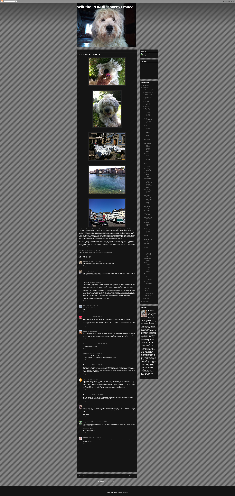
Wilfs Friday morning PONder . (147, 191)
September (148, 97)
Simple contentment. (148, 283)
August (147, 101)
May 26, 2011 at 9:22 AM (96, 271)
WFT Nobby (86, 271)
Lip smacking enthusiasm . (148, 218)
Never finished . (147, 236)
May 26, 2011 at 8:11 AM (95, 261)
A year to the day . (148, 240)
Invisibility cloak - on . (148, 169)
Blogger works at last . (147, 224)
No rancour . (148, 274)
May (146, 109)
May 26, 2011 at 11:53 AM (96, 282)
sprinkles (85, 437)
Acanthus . (147, 210)
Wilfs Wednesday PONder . (148, 165)
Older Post (132, 476)
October (147, 95)
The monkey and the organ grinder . (148, 202)
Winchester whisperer (89, 344)
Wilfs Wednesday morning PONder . (148, 120)
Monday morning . (147, 244)
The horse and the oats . (147, 159)
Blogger (126, 492)
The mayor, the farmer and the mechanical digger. (148, 184)
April (146, 288)
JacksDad (85, 261)
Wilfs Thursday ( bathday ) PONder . (148, 265)
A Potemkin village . (147, 207)
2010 (144, 299)
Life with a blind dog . (148, 196)
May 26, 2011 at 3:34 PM (101, 344)
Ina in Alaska (86, 406)
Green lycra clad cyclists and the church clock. (147, 147)
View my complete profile (148, 376)
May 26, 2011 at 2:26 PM (96, 317)
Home (107, 476)
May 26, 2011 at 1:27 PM (92, 305)
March (147, 290)
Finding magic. (147, 154)
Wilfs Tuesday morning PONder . (147, 127)
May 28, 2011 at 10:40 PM (94, 437)
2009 (144, 301)
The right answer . (147, 270)
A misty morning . (147, 213)
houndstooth (86, 317)
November (148, 92)
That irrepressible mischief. (148, 278)
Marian (85, 331)
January (147, 295)
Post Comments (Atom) (110, 481)
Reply (84, 266)
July (146, 104)
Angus (151, 310)
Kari (84, 379)
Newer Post (82, 476)
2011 (144, 87)
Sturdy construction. (148, 249)
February (147, 293)
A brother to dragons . (147, 259)
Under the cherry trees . (147, 174)
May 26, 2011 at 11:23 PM (96, 395)
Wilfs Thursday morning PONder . (147, 113)
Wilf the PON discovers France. (105, 7)
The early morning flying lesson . (147, 135)
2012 (144, 85)
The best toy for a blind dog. (148, 254)
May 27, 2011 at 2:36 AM (101, 422)
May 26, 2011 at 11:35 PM (96, 406)
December (148, 89)
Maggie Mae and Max (88, 422)
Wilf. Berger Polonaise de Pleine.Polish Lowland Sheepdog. (98, 252)
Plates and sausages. (148, 140)
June (146, 106)
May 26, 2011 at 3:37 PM (96, 364)
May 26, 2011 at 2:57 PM (93, 331)
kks (84, 305)
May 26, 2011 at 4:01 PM (92, 379)
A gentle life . (148, 178)
